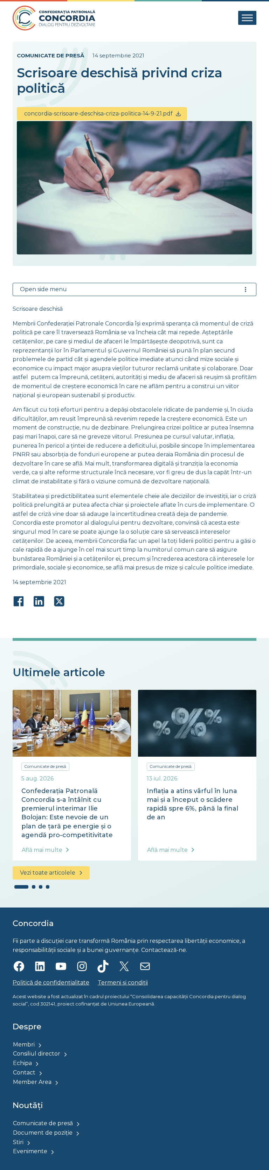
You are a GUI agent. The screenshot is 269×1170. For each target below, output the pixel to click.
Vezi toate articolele (47, 872)
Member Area (32, 1082)
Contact (24, 1072)
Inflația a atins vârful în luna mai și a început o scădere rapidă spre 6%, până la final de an (192, 804)
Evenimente (30, 1151)
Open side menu (43, 289)
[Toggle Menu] (247, 18)
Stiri (18, 1142)
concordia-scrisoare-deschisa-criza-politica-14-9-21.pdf (98, 113)
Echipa (22, 1063)
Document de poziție (43, 1132)
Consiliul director (36, 1053)
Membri (24, 1044)
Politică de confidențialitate (51, 982)
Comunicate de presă (50, 55)
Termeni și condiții (123, 982)
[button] (21, 887)
